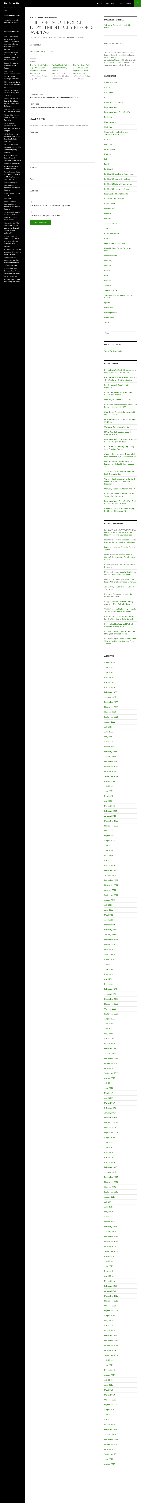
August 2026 (109, 662)
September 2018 (111, 1132)
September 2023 (111, 835)
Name (33, 167)
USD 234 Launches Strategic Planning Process (119, 632)
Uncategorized (110, 312)
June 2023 (108, 850)
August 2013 (109, 1375)
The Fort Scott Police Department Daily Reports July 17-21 (39, 68)
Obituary (108, 260)
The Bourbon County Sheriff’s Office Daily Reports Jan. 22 (54, 96)
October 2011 (110, 1449)
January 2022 (110, 934)
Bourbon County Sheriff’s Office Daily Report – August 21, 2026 (120, 405)
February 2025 (110, 751)
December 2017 (111, 1177)
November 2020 (111, 1004)
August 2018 (109, 1137)
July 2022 (108, 905)
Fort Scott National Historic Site (118, 184)
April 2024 (108, 801)
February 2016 (110, 1286)
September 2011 (111, 1454)
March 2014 (109, 1370)
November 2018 (111, 1122)
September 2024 (111, 776)
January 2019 (110, 1113)
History (107, 213)
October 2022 (110, 890)
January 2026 (110, 697)
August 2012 (109, 1409)
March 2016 (109, 1281)
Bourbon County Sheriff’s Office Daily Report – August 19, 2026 (120, 502)
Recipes (107, 280)
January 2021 (110, 994)
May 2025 (108, 736)
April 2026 (108, 682)
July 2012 (108, 1414)
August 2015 (109, 1315)
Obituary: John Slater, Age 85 (116, 427)
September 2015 (111, 1310)
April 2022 (108, 920)
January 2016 (110, 1291)
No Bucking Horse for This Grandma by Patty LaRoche (120, 610)
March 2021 (109, 984)
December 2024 (111, 761)
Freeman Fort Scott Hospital (116, 194)
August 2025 (109, 722)
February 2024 (110, 811)
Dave (106, 547)
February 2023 (110, 870)
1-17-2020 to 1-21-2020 (41, 51)
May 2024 (108, 796)
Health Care (109, 208)
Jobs (106, 228)
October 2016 (110, 1246)
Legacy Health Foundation (115, 243)
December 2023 (111, 821)
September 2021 (111, 954)
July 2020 (108, 1023)
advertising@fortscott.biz (115, 60)
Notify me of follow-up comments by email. (50, 205)
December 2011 (111, 1439)
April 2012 (108, 1419)
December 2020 (111, 999)
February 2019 (110, 1108)
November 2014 (111, 1345)
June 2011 (108, 1459)
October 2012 (110, 1400)
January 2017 (110, 1231)
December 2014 (111, 1340)
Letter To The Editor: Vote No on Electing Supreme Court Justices (118, 533)
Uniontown (109, 317)
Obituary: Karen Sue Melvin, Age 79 (119, 489)
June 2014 (108, 1365)
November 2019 (111, 1063)
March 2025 (109, 746)
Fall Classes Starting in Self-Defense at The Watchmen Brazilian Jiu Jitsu (120, 378)
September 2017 (111, 1192)
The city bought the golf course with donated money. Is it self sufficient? (11, 228)
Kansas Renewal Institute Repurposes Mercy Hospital (120, 541)
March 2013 (109, 1395)
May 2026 (108, 677)
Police (107, 270)
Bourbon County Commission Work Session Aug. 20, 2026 (119, 494)
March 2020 (109, 1043)
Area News (109, 92)
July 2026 (108, 667)
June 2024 (108, 791)
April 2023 (108, 860)
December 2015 (111, 1296)
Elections (108, 144)
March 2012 (109, 1424)
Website (34, 190)
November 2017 (111, 1182)
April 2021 (108, 979)
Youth (106, 322)
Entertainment (110, 149)
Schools (107, 285)
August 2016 (109, 1256)
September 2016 (111, 1251)
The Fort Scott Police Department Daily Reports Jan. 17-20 (82, 68)
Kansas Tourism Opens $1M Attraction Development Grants (119, 557)
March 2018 (109, 1162)
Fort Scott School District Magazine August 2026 (118, 625)
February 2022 (110, 929)
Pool (106, 275)
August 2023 (109, 840)
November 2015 (111, 1301)
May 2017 (108, 1212)
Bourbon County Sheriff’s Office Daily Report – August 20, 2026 (120, 440)
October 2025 (110, 712)
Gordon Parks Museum (114, 199)
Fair (106, 159)
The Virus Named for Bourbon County (12, 195)
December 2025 (111, 702)
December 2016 (111, 1236)
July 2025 (108, 727)
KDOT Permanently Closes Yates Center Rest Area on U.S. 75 (118, 393)
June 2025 (108, 732)
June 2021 (108, 969)
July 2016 (108, 1261)
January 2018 (110, 1172)
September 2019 (111, 1073)
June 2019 (108, 1088)
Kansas (107, 238)
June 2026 (108, 672)
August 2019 (109, 1078)
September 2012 (111, 1404)
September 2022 (111, 895)
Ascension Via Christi (113, 102)
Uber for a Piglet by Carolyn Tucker (11, 65)
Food (106, 164)
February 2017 (110, 1226)
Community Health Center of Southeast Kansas (116, 133)
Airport (107, 87)
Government (109, 203)
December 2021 (111, 939)
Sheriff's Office (110, 290)
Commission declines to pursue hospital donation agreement (12, 262)
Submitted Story (57, 37)
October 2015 (110, 1306)
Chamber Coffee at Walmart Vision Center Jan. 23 (51, 105)
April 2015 (108, 1325)
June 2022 (108, 910)
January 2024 (110, 816)
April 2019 (108, 1098)
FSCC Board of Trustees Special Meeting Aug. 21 (117, 433)
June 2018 (108, 1147)
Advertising (110, 3)
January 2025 (110, 756)
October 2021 (110, 949)
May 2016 (108, 1271)
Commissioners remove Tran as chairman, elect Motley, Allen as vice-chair (120, 455)
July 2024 (108, 786)
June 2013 (108, 1385)
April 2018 (108, 1157)
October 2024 (110, 771)
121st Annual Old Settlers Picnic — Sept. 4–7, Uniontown (119, 472)
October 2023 (110, 831)
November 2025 (111, 707)
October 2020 (110, 1009)
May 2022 (108, 915)
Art (105, 97)
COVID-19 (108, 139)
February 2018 (110, 1167)
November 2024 (111, 766)
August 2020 (109, 1019)
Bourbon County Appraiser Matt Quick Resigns (118, 602)
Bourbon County (111, 107)
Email (33, 179)
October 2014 (110, 1350)
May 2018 (108, 1152)
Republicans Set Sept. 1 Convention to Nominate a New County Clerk (120, 371)
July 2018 (108, 1142)
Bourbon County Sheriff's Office (118, 112)
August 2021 (109, 959)
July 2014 (108, 1360)
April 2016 (108, 1276)
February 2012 (110, 1429)
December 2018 (111, 1117)
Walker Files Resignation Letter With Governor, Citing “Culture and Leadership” (119, 481)
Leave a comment (77, 37)
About (99, 3)
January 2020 (110, 1053)
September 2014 (111, 1355)
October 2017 (110, 1187)
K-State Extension (111, 233)
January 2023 (110, 875)
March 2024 (109, 806)
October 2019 (110, 1068)
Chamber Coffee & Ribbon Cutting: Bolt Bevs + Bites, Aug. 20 (119, 509)
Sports (107, 302)
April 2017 (108, 1216)
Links (121, 3)
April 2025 (108, 741)
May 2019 (108, 1093)
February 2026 (110, 692)
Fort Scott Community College (117, 179)
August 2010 (109, 1464)
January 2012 (110, 1434)
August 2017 (109, 1197)
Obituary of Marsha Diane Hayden (119, 399)
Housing (107, 218)
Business (108, 117)
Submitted (108, 307)
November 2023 (111, 826)
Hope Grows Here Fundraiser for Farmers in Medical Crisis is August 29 (119, 464)
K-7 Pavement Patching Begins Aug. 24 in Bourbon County (119, 447)
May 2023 (108, 855)
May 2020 (108, 1033)
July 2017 (108, 1202)
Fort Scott (108, 169)
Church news (110, 122)
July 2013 (108, 1380)
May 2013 (108, 1390)
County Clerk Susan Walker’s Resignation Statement (120, 573)
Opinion (107, 265)
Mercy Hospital (110, 255)
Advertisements (111, 82)
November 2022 (111, 885)
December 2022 (111, 880)
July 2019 (108, 1083)
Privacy (129, 3)
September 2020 (111, 1014)
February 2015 (110, 1335)
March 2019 (109, 1103)
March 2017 (109, 1221)
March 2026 (109, 687)
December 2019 (111, 1058)
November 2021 (111, 944)
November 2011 (111, 1444)
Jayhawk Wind (110, 223)
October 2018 (110, 1127)
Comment (35, 132)
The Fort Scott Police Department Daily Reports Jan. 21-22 (60, 68)
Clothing (108, 127)
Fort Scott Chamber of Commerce (118, 174)
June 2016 (108, 1266)
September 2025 (111, 717)
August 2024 (109, 781)
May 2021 (108, 974)
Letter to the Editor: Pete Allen (118, 595)
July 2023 (108, 845)
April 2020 (108, 1038)
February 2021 (110, 989)
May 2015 (108, 1320)
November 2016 (111, 1241)
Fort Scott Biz (11, 3)
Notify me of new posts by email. (45, 215)
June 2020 (108, 1028)
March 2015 (109, 1330)
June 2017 (108, 1207)
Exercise (107, 154)
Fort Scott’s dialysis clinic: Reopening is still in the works (12, 251)
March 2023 (109, 865)
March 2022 (109, 925)
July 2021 (108, 964)
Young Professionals (113, 351)
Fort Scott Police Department (44, 17)
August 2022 (109, 900)
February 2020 (110, 1048)
